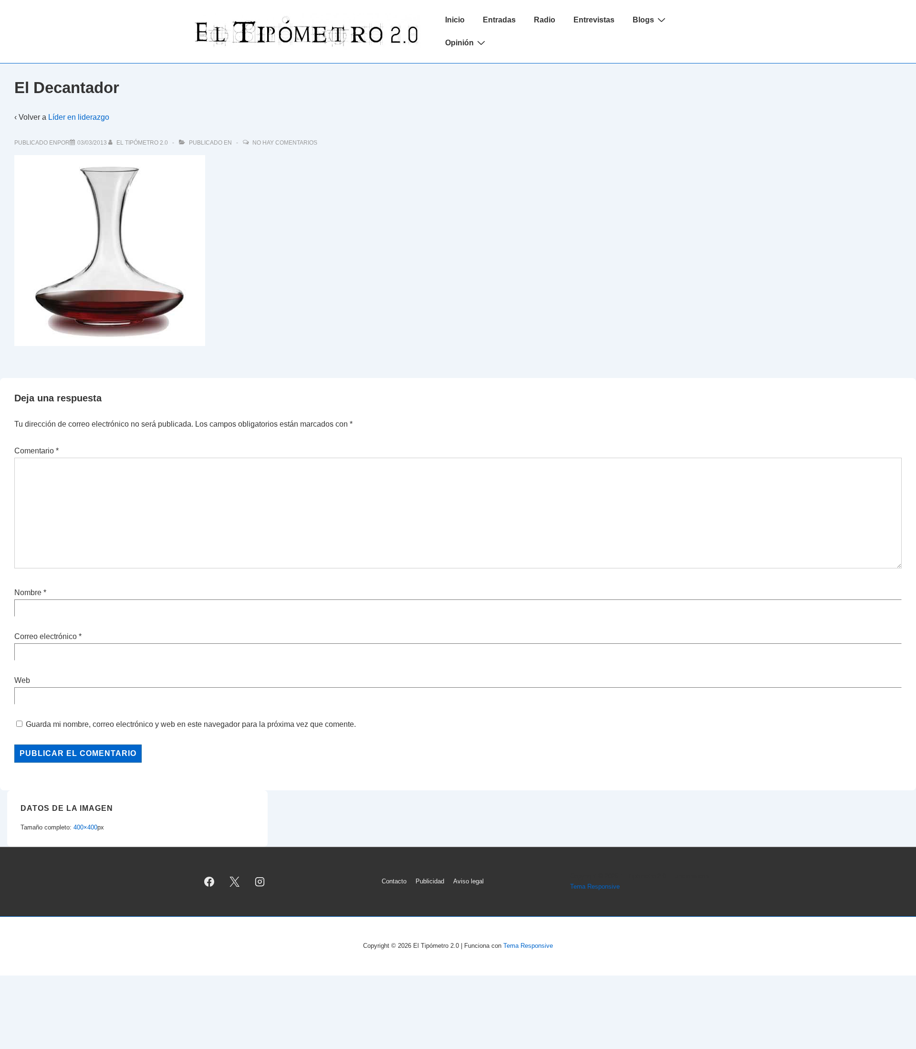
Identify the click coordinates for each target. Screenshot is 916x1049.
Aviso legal (468, 881)
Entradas (499, 20)
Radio (544, 20)
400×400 (85, 827)
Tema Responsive (595, 886)
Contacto (394, 881)
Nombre (28, 592)
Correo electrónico (45, 636)
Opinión (459, 43)
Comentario (36, 451)
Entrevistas (593, 20)
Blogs (643, 20)
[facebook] (209, 881)
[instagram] (260, 881)
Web (22, 680)
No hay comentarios (284, 142)
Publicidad (430, 881)
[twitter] (235, 881)
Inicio (455, 20)
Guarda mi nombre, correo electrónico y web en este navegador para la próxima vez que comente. (191, 724)
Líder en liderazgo (78, 117)
